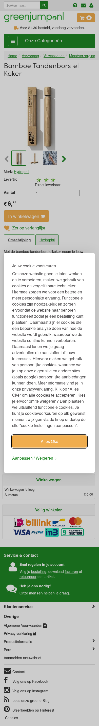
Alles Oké (49, 441)
